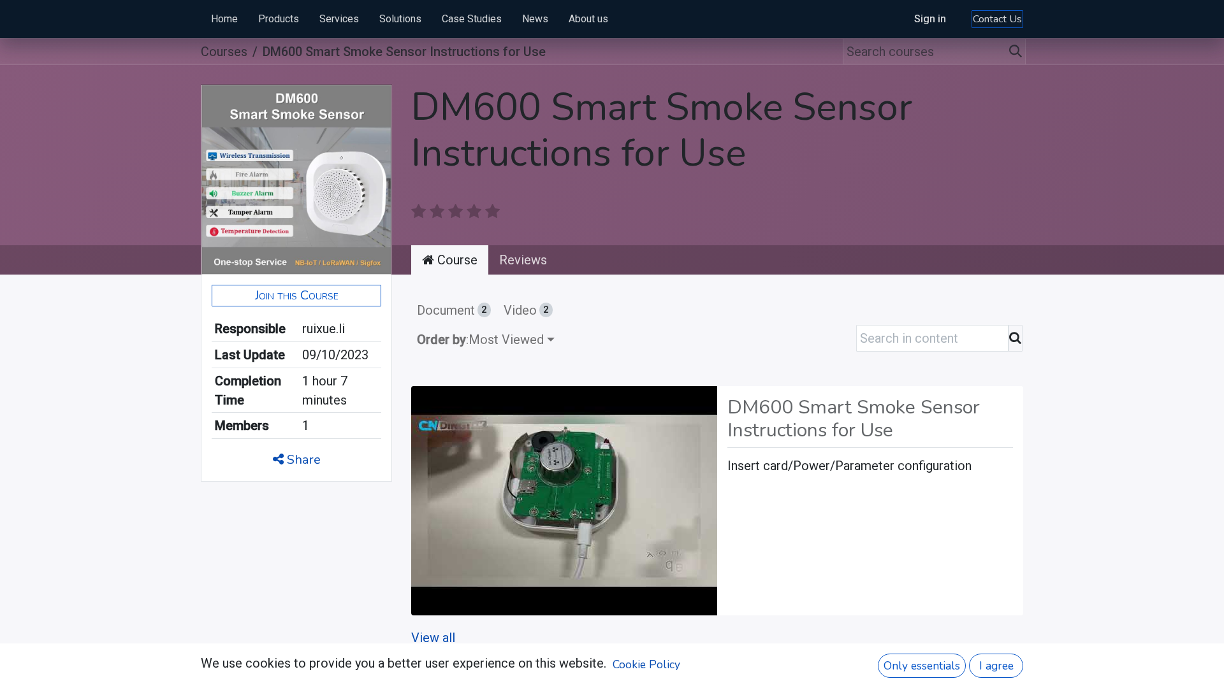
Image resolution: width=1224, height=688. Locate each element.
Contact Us (997, 19)
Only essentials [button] (922, 665)
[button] (296, 295)
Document (452, 310)
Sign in (930, 19)
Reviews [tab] (523, 260)
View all (433, 637)
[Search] (1016, 51)
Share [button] (302, 459)
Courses (224, 51)
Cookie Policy (646, 664)
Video (526, 310)
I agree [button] (996, 665)
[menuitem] (224, 19)
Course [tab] (455, 260)
